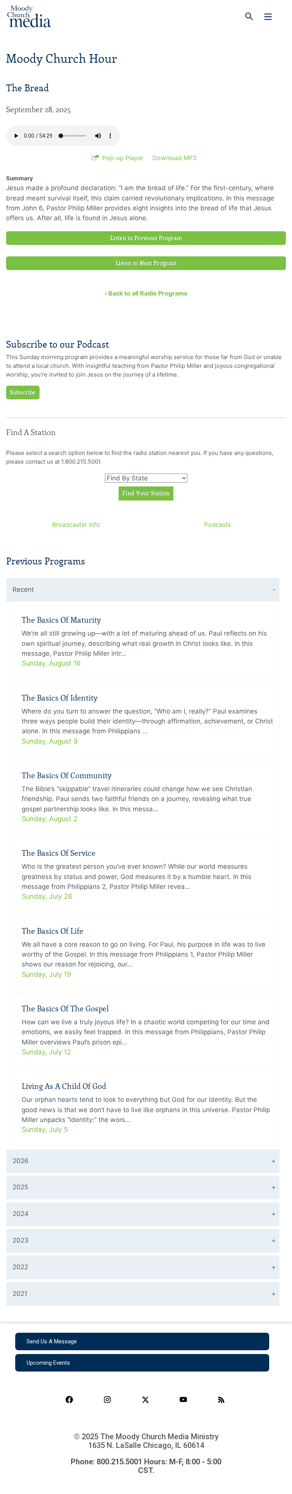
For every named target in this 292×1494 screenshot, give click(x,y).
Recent (23, 589)
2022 (20, 1267)
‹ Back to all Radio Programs (146, 293)
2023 (21, 1240)
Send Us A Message (52, 1341)
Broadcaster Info (76, 524)
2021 (20, 1293)
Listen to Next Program (146, 263)
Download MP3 (174, 158)
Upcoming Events (48, 1362)
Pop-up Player (122, 158)
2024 (21, 1213)
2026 (21, 1161)
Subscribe (23, 392)
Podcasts (217, 524)
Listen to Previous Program (146, 238)
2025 (20, 1187)
